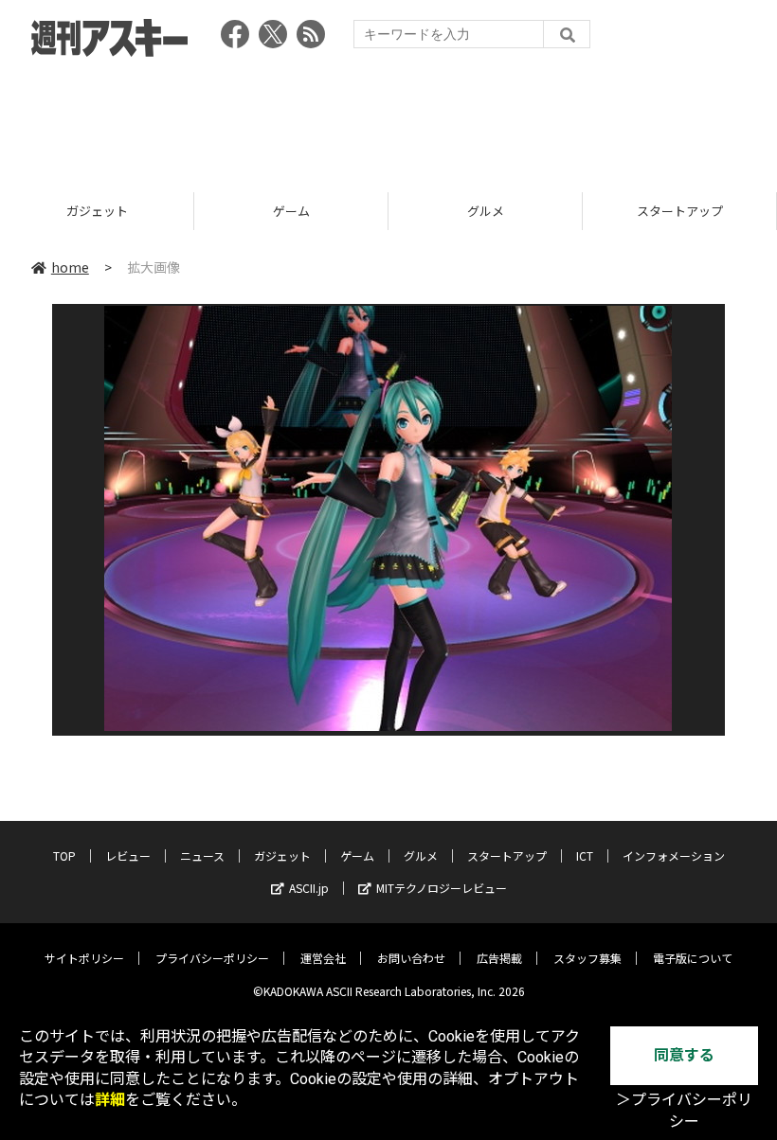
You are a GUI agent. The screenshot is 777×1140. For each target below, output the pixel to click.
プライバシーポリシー (212, 958)
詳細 (110, 1100)
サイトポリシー (84, 958)
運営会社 (323, 958)
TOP (64, 855)
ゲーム (291, 211)
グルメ (485, 211)
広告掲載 (499, 958)
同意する (684, 1055)
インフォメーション (674, 855)
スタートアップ (680, 211)
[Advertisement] (388, 118)
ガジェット (97, 211)
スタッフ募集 (587, 958)
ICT (584, 855)
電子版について (692, 958)
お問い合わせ (411, 958)
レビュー (128, 855)
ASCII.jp (309, 888)
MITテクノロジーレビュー (441, 888)
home (70, 267)
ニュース (202, 855)
